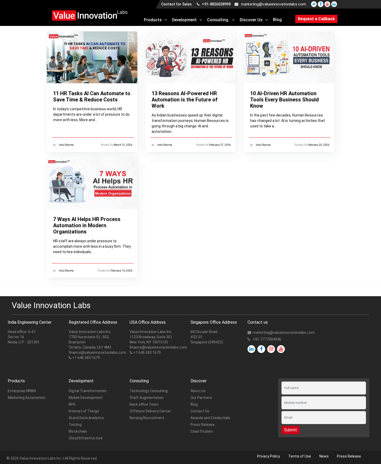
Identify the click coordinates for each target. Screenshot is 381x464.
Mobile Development (86, 398)
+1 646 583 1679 (86, 358)
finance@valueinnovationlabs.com (97, 352)
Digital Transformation (88, 391)
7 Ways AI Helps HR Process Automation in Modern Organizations (87, 225)
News (324, 456)
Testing (75, 425)
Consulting (218, 19)
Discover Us (251, 19)
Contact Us (199, 411)
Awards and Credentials (210, 418)
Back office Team (144, 404)
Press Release (202, 425)
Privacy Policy (268, 456)
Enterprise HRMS (22, 391)
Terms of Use (299, 456)
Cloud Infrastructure (86, 438)
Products (153, 19)
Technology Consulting (149, 391)
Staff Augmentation (147, 398)
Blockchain (78, 431)
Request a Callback (316, 18)
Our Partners (201, 398)
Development (184, 19)
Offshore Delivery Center (150, 411)
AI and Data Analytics (86, 418)
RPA (72, 404)
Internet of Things (84, 411)
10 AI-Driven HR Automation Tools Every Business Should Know (284, 99)
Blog (277, 19)
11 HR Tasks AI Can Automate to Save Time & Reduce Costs (91, 96)
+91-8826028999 (216, 4)
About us (198, 391)
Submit (290, 429)
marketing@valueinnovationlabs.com (273, 4)
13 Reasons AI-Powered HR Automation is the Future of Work (185, 99)
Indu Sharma (66, 144)
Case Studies (201, 431)
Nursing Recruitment (147, 418)
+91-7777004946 (267, 339)
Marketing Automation (26, 398)
